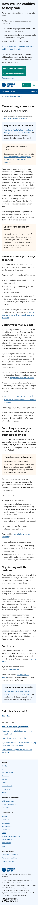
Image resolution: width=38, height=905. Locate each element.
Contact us (5, 819)
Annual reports (7, 826)
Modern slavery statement (11, 836)
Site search (6, 808)
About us (5, 816)
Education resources (9, 804)
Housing (4, 779)
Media (4, 833)
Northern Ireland (14, 118)
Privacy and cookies (8, 861)
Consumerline (13, 669)
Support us (6, 823)
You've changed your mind (14, 96)
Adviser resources (8, 801)
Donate (26, 85)
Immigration (6, 789)
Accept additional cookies (14, 68)
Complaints (6, 829)
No (8, 716)
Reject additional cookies (13, 74)
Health (4, 792)
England (4, 118)
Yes (3, 716)
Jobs (3, 846)
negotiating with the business (22, 378)
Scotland (24, 118)
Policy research (7, 839)
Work (13, 91)
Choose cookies (8, 78)
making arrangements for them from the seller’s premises (18, 315)
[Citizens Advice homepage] (8, 870)
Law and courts (7, 786)
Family (4, 783)
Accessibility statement (10, 855)
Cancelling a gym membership (14, 738)
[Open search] (34, 85)
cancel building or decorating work (17, 157)
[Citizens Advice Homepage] (8, 85)
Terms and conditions (9, 858)
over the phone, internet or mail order (19, 396)
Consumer (5, 776)
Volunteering (6, 843)
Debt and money (7, 773)
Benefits (5, 91)
